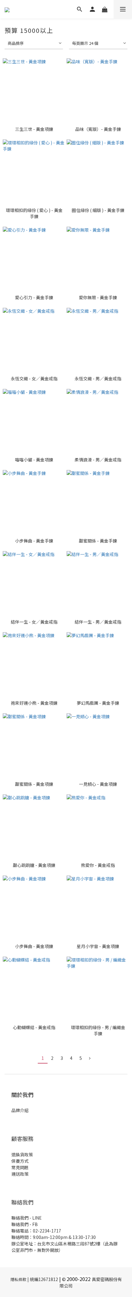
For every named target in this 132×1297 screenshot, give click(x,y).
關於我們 (22, 1095)
